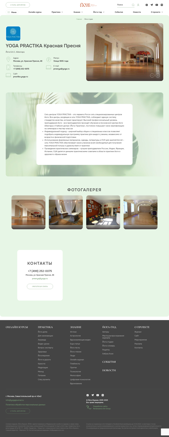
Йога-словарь (108, 346)
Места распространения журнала (113, 337)
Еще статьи (75, 344)
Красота (41, 363)
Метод (41, 371)
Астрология (75, 336)
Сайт (137, 336)
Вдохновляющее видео (80, 340)
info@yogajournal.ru (15, 400)
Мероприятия (141, 340)
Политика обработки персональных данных (25, 405)
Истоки (73, 332)
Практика (56, 12)
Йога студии (107, 342)
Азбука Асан (107, 353)
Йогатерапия (44, 355)
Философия (75, 375)
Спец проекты (44, 379)
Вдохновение (76, 383)
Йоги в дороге (44, 359)
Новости (137, 12)
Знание (76, 12)
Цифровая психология (80, 379)
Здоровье (42, 352)
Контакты (139, 347)
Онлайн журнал (77, 359)
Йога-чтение (75, 352)
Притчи (73, 367)
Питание (42, 375)
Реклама (138, 344)
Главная (79, 19)
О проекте (155, 12)
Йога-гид (97, 12)
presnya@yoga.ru (61, 69)
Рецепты (106, 350)
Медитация (43, 367)
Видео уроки (43, 344)
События (119, 12)
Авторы (105, 332)
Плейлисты (75, 363)
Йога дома (42, 332)
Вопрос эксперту (45, 347)
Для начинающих (45, 336)
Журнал (138, 332)
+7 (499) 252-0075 (21, 69)
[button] (152, 75)
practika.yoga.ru (20, 77)
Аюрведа (42, 340)
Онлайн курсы (35, 12)
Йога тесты (75, 347)
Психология (75, 371)
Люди (72, 355)
